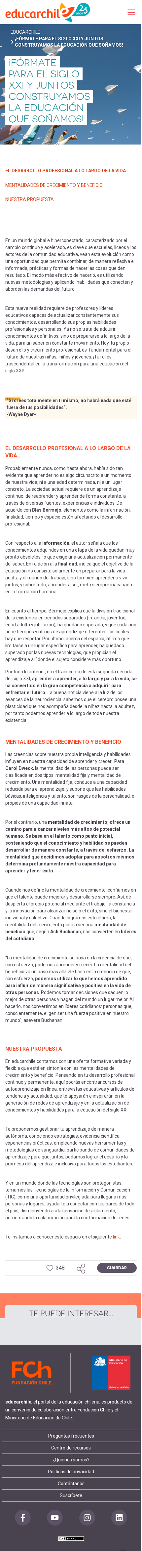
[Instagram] (87, 1518)
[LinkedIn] (119, 1518)
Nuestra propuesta (29, 199)
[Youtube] (55, 1518)
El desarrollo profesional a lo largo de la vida (65, 170)
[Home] (48, 12)
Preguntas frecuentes (71, 1436)
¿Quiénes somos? (71, 1459)
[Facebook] (23, 1518)
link (116, 1236)
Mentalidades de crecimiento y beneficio (54, 185)
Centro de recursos (71, 1447)
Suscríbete (71, 1495)
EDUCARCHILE (25, 32)
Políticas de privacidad (71, 1471)
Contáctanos (71, 1483)
